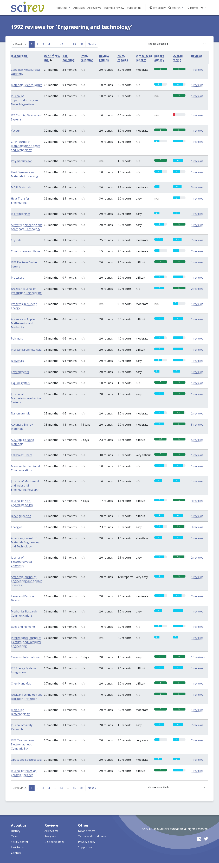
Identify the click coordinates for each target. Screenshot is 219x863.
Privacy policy (86, 842)
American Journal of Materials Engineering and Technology (25, 542)
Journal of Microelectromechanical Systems (26, 398)
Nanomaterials (20, 413)
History (15, 831)
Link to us (17, 847)
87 (74, 44)
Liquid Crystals (20, 383)
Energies (16, 527)
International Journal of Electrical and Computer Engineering (26, 642)
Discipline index (54, 842)
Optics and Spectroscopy (26, 760)
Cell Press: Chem (21, 455)
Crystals (16, 240)
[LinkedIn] (199, 838)
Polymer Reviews (22, 161)
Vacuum (16, 130)
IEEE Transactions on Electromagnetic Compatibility (24, 744)
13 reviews (198, 657)
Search (176, 8)
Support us (134, 8)
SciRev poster (19, 842)
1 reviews (197, 70)
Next (92, 44)
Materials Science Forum (26, 85)
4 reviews (197, 501)
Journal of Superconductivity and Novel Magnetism (25, 100)
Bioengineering (21, 516)
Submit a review (114, 8)
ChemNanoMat (21, 683)
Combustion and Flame (25, 251)
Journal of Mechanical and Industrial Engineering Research (25, 485)
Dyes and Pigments (23, 627)
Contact (16, 853)
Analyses (79, 8)
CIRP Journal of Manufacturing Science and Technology (25, 146)
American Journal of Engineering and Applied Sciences (26, 581)
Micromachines (20, 214)
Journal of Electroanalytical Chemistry (21, 562)
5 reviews (197, 424)
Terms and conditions (92, 836)
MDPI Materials (21, 187)
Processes (17, 277)
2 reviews (197, 240)
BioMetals (17, 361)
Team (14, 836)
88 (81, 44)
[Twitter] (206, 838)
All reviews (94, 8)
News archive (86, 831)
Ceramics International (25, 657)
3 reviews (197, 187)
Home (193, 8)
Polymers (17, 338)
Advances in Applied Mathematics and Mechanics (23, 323)
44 (61, 44)
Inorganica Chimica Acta (26, 349)
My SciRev (159, 8)
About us (61, 8)
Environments (20, 372)
